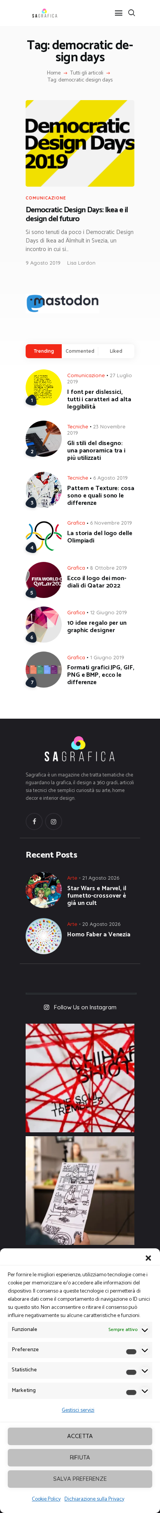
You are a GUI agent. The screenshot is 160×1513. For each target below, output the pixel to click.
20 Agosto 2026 (101, 924)
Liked (116, 351)
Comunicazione (46, 198)
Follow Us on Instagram (85, 1007)
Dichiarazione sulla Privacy (94, 1499)
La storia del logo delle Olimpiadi (99, 537)
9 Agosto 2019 (43, 263)
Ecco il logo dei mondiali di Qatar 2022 (96, 582)
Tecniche (77, 426)
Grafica (76, 523)
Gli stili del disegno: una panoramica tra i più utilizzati (96, 451)
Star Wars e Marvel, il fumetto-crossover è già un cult (96, 896)
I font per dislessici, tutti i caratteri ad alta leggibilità (99, 399)
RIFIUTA (80, 1457)
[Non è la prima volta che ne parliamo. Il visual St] (80, 1190)
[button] (148, 1258)
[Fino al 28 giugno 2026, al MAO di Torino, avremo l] (80, 1078)
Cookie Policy (46, 1499)
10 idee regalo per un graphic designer (97, 626)
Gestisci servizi (78, 1410)
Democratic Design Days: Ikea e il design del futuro (77, 215)
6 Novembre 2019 (111, 523)
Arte (72, 878)
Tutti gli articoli (86, 73)
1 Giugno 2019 (107, 657)
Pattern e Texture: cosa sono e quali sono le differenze (100, 496)
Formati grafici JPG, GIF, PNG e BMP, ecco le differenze (100, 675)
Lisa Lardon (81, 263)
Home (54, 73)
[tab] (44, 351)
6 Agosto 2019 (110, 478)
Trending (44, 351)
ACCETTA (80, 1436)
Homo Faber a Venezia (98, 934)
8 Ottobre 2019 (108, 568)
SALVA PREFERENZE (80, 1478)
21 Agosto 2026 (100, 878)
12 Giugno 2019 (108, 612)
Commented (80, 351)
